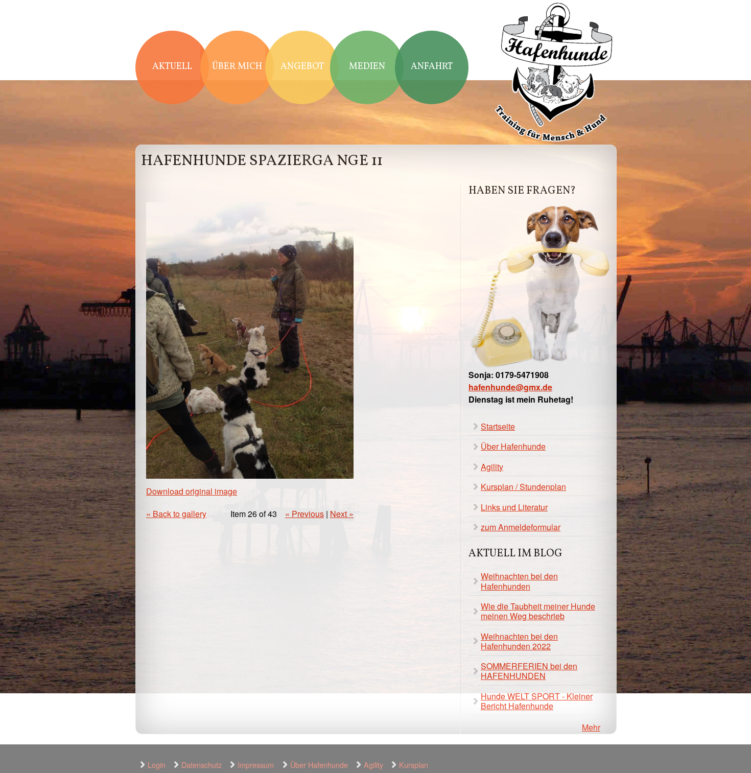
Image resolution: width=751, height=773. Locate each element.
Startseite (498, 426)
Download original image (191, 491)
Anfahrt (432, 66)
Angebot (302, 66)
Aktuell (172, 66)
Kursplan (413, 764)
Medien (367, 66)
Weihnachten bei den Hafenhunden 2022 (519, 641)
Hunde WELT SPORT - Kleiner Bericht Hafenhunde (537, 701)
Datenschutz (201, 764)
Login (157, 764)
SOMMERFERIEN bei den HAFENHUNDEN (529, 671)
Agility (492, 467)
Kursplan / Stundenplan (523, 487)
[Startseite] (554, 73)
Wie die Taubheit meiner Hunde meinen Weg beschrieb (538, 611)
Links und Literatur (514, 507)
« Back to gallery (176, 514)
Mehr (591, 727)
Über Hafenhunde (513, 446)
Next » (342, 514)
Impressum (256, 764)
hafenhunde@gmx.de (510, 387)
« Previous (304, 514)
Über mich (237, 66)
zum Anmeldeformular (520, 527)
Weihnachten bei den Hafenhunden (519, 581)
